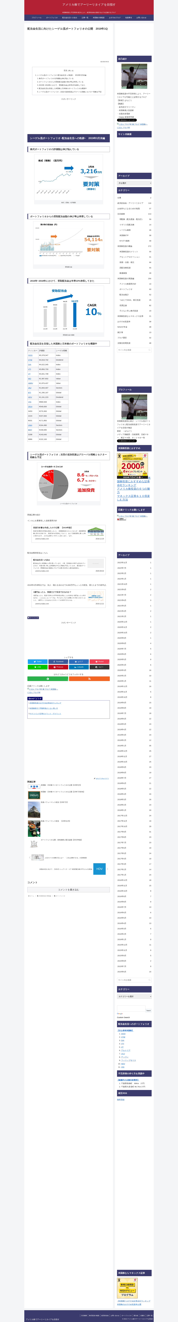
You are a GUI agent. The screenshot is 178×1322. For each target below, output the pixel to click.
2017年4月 (134, 859)
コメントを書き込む (68, 889)
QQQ (30, 355)
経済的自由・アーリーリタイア (134, 203)
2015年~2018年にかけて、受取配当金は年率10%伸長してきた (62, 85)
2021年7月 (134, 595)
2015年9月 (134, 956)
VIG (29, 402)
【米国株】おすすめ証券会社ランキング (133, 1301)
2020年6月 (134, 654)
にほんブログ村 (33, 693)
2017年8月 (134, 837)
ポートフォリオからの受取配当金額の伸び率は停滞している (61, 82)
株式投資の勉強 (94, 1315)
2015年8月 (134, 961)
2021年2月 (134, 616)
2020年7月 (134, 649)
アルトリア (125, 1050)
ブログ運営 (134, 338)
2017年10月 (134, 826)
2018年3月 (134, 799)
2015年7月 (134, 966)
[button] (149, 350)
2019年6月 (134, 719)
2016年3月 (134, 929)
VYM (30, 360)
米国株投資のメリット (135, 252)
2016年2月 (134, 934)
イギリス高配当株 (135, 225)
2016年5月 (134, 918)
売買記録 (135, 305)
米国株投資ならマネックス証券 (134, 316)
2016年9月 (134, 896)
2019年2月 (134, 740)
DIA (29, 365)
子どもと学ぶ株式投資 (135, 311)
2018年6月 (134, 783)
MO (29, 379)
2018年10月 (134, 762)
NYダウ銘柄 (135, 241)
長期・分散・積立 (135, 262)
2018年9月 (134, 767)
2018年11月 (134, 756)
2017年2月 (134, 869)
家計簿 (134, 332)
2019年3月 (134, 735)
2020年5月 (134, 659)
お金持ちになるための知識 (134, 209)
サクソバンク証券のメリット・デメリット (45, 714)
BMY (30, 430)
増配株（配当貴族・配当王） (135, 219)
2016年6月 (134, 913)
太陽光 (142, 1315)
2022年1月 (134, 579)
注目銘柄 (134, 214)
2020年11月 (134, 627)
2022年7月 (134, 568)
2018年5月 (134, 789)
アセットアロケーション (135, 257)
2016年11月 (134, 886)
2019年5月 (134, 724)
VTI (29, 369)
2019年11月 (134, 692)
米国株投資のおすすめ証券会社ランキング (45, 703)
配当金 (136, 1315)
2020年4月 (134, 665)
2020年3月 (134, 670)
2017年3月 (134, 864)
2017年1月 (134, 875)
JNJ (29, 388)
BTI (29, 393)
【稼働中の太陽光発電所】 (128, 1080)
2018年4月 (134, 794)
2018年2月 (134, 805)
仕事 (134, 198)
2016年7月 (134, 907)
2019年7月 (134, 713)
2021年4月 (134, 611)
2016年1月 (134, 939)
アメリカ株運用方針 (135, 284)
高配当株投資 (135, 268)
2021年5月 (134, 606)
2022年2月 (134, 573)
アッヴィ (125, 1057)
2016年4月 (134, 923)
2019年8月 (134, 708)
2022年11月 (134, 563)
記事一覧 (150, 1315)
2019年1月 (134, 746)
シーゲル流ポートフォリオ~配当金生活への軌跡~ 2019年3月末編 (61, 75)
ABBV (30, 383)
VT (29, 374)
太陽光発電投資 (134, 343)
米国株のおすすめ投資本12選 (129, 1304)
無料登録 (120, 1100)
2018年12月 (134, 751)
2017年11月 (134, 821)
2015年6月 (134, 972)
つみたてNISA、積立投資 (135, 300)
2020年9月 (134, 638)
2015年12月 (134, 945)
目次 (65, 70)
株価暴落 (135, 273)
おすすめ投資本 (134, 322)
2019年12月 (134, 686)
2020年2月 (134, 676)
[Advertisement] (68, 46)
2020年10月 (134, 633)
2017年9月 (134, 832)
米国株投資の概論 (134, 246)
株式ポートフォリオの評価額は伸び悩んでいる (56, 78)
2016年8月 (134, 902)
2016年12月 (134, 880)
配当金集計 (135, 295)
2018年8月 (134, 773)
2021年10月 (134, 584)
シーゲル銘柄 (135, 230)
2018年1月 (134, 810)
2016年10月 (134, 891)
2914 (30, 407)
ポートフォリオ (34, 617)
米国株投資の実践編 (134, 279)
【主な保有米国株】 (125, 1030)
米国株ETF (135, 235)
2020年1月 (134, 681)
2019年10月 (134, 697)
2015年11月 (134, 950)
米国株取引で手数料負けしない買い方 (44, 708)
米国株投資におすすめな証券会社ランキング (134, 481)
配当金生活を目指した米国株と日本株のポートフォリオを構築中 (63, 88)
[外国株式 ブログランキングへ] (121, 520)
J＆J (123, 1054)
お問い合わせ (115, 1315)
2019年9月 (134, 703)
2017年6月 (134, 848)
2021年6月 (134, 600)
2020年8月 (134, 643)
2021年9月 (134, 589)
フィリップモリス (128, 1060)
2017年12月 (134, 816)
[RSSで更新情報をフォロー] (89, 678)
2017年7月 (134, 843)
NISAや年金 (134, 327)
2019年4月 (134, 730)
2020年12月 (134, 622)
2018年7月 (134, 778)
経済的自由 (105, 1315)
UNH (30, 425)
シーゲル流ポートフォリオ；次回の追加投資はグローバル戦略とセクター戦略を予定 (70, 92)
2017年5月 (134, 853)
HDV (30, 397)
